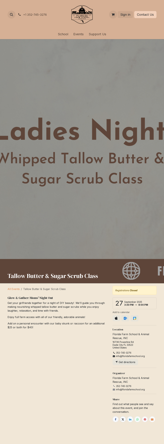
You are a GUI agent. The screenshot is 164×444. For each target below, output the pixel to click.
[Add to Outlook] (125, 318)
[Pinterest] (145, 419)
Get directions (126, 362)
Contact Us (145, 15)
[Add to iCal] (116, 318)
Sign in (125, 15)
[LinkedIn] (130, 419)
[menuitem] (63, 34)
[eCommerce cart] (113, 15)
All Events (14, 289)
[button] (12, 15)
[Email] (152, 419)
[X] (123, 419)
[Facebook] (116, 419)
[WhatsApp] (137, 419)
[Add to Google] (134, 318)
